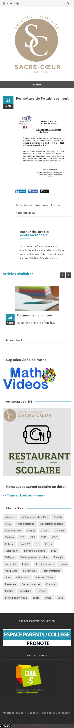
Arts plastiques (25, 523)
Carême (9, 537)
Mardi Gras (11, 570)
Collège (9, 543)
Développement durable (34, 557)
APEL (8, 523)
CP (37, 543)
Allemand (10, 517)
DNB (53, 550)
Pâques (9, 590)
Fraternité (10, 564)
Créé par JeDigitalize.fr (56, 712)
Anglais (58, 517)
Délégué (10, 557)
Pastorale (10, 584)
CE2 (32, 537)
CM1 (43, 537)
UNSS (48, 597)
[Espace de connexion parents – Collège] (37, 637)
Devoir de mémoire (34, 550)
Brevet (45, 530)
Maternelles (30, 570)
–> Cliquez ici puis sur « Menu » (24, 495)
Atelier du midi (13, 530)
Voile (60, 597)
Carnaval (59, 530)
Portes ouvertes (31, 584)
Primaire (50, 584)
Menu (37, 84)
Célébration (11, 550)
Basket (31, 530)
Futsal (25, 564)
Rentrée (41, 590)
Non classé (41, 205)
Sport (36, 597)
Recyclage (25, 590)
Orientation (22, 577)
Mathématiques (51, 570)
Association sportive (51, 523)
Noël (7, 577)
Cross (48, 543)
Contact (33, 712)
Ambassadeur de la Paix (34, 517)
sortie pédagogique (16, 597)
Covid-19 (25, 543)
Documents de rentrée (34, 315)
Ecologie (58, 557)
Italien (63, 564)
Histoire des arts (44, 564)
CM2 (55, 537)
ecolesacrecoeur (25, 212)
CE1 (22, 537)
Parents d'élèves (44, 577)
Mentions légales (13, 712)
